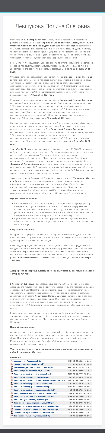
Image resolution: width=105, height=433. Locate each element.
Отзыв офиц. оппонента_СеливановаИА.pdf (34, 396)
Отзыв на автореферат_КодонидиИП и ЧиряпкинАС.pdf (39, 380)
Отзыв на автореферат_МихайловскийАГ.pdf (34, 390)
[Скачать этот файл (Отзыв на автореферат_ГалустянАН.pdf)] (12, 377)
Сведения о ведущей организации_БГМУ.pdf (34, 403)
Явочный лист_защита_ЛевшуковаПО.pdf (33, 416)
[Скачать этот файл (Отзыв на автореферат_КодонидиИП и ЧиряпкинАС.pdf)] (12, 380)
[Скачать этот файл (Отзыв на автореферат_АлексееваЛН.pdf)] (12, 374)
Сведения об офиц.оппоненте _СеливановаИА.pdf (36, 409)
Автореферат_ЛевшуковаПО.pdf (28, 361)
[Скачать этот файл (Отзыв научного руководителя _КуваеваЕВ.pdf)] (12, 393)
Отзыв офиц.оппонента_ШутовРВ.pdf (31, 400)
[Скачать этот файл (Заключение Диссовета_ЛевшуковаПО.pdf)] (12, 367)
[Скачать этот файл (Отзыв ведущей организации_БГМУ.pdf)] (12, 370)
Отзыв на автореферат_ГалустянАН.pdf (32, 377)
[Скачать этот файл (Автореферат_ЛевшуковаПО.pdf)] (12, 361)
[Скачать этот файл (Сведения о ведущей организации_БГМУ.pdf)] (12, 403)
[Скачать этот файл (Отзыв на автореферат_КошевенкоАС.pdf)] (12, 383)
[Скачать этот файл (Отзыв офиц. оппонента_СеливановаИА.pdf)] (12, 396)
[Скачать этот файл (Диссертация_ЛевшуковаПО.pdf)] (12, 364)
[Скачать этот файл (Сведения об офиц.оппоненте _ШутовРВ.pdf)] (12, 412)
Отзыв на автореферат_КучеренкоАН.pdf (32, 387)
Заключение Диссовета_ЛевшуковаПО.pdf (33, 367)
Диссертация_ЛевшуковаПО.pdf (29, 364)
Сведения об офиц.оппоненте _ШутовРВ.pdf (34, 412)
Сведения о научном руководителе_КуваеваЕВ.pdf (37, 406)
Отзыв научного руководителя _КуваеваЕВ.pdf (35, 393)
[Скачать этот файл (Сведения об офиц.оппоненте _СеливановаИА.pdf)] (12, 409)
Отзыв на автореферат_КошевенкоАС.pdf (33, 383)
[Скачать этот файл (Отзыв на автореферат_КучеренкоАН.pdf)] (12, 387)
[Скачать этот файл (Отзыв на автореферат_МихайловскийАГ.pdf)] (12, 390)
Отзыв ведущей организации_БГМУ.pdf (32, 370)
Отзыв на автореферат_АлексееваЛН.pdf (33, 374)
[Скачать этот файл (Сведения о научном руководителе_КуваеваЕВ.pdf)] (12, 406)
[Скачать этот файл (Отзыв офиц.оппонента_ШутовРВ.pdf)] (12, 400)
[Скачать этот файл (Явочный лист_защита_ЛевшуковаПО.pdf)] (12, 416)
